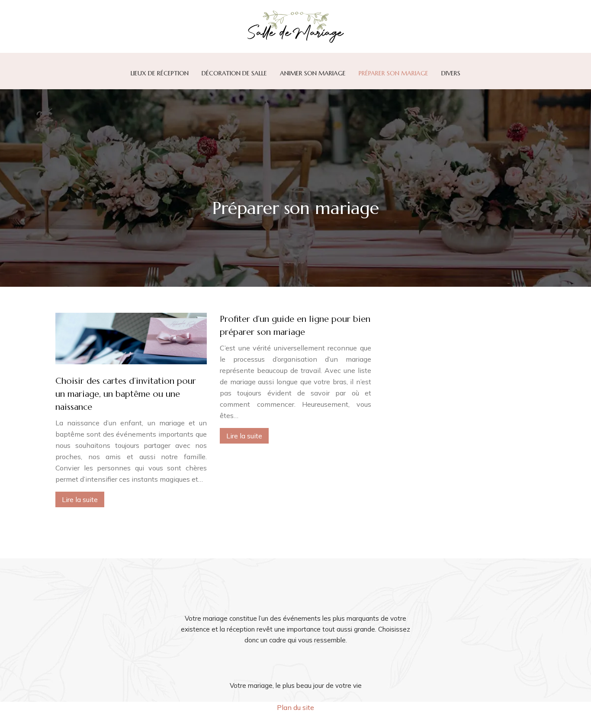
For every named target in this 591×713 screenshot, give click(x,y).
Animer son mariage (313, 73)
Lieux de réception (160, 73)
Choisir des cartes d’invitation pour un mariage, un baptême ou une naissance (125, 394)
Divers (450, 73)
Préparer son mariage (393, 73)
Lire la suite (80, 499)
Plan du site (295, 707)
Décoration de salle (234, 73)
